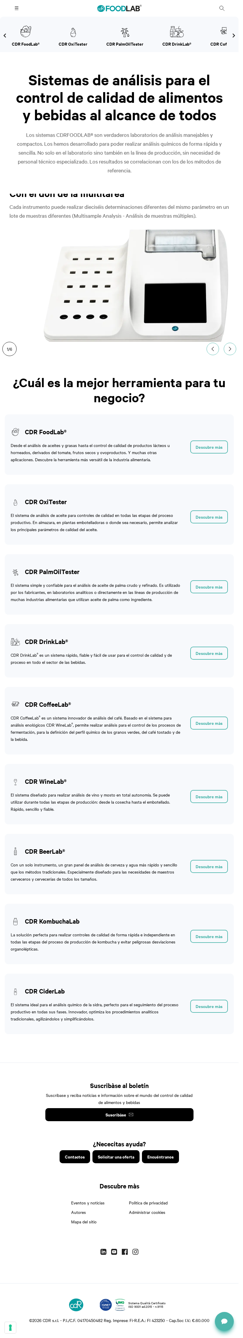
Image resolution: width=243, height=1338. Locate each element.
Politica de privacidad (148, 1203)
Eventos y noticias (88, 1203)
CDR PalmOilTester (52, 571)
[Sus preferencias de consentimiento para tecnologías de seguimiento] (10, 1327)
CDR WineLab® (46, 781)
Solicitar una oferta (116, 1156)
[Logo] (76, 1305)
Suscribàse (115, 1114)
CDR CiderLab (45, 991)
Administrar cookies (147, 1212)
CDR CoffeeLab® (48, 704)
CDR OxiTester (46, 501)
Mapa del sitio (84, 1222)
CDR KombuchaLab (52, 921)
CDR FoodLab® (46, 431)
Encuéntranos (160, 1156)
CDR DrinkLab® (46, 641)
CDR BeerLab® (45, 851)
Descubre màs (209, 447)
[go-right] (4, 35)
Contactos (75, 1156)
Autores (78, 1212)
